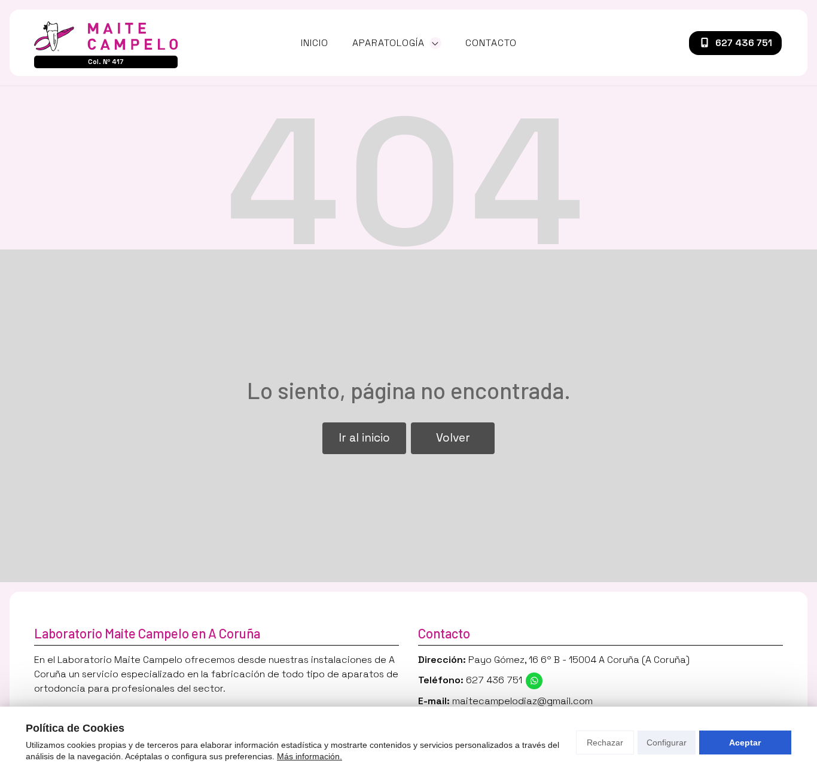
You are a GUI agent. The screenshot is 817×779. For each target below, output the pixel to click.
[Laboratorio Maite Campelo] (106, 36)
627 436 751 (494, 680)
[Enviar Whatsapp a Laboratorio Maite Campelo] (534, 681)
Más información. (309, 756)
